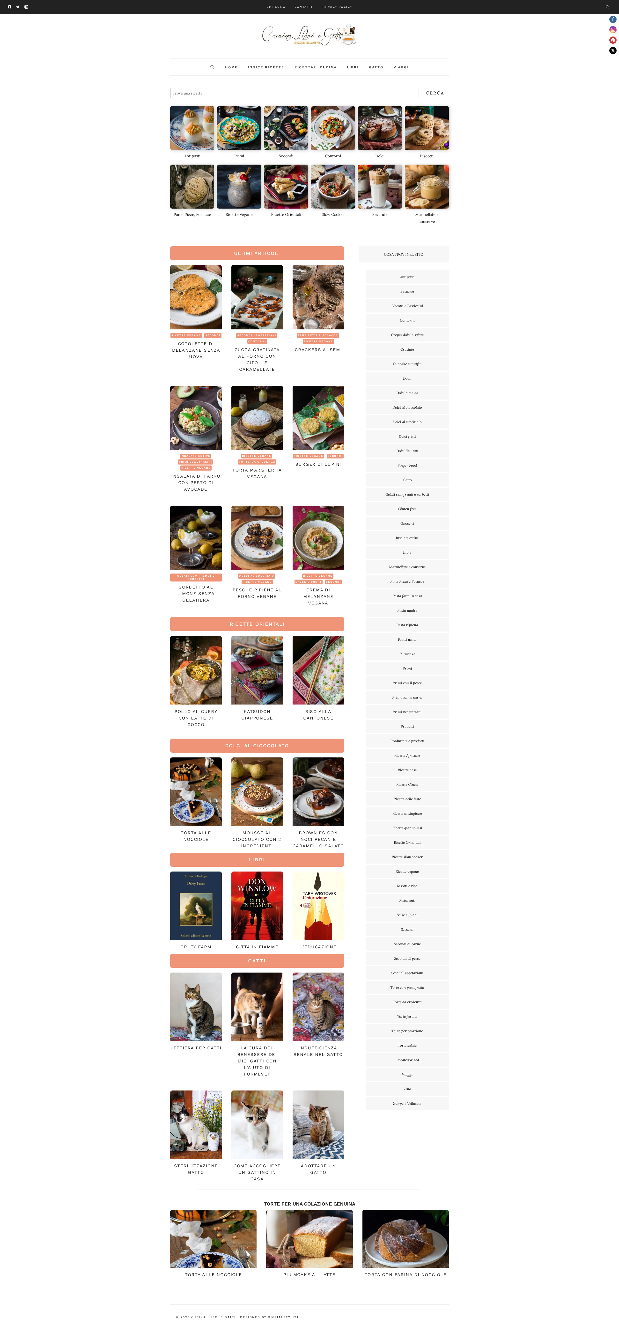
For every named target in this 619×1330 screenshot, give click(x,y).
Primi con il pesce (407, 683)
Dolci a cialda (407, 393)
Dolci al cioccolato (407, 407)
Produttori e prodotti (407, 741)
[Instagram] (26, 7)
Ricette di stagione (407, 813)
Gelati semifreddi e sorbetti (196, 577)
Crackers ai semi (318, 349)
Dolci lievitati (407, 451)
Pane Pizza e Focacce (318, 335)
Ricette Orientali (407, 842)
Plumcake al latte (309, 1274)
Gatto (376, 67)
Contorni (257, 341)
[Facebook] (9, 7)
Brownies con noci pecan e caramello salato (318, 839)
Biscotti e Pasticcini (407, 306)
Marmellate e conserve (407, 567)
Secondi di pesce (407, 958)
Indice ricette (266, 67)
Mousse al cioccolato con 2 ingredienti (257, 839)
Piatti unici (407, 639)
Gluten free (407, 509)
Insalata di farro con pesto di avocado (196, 482)
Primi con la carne (407, 697)
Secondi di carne (407, 944)
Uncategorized (407, 1060)
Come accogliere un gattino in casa (257, 1172)
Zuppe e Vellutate (407, 1103)
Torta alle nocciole (213, 1274)
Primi (407, 668)
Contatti (304, 6)
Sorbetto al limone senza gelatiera (196, 593)
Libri (353, 67)
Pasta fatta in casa (407, 596)
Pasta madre (407, 610)
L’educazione (318, 946)
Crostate (407, 349)
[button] (212, 67)
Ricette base (407, 770)
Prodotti (407, 726)
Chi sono (276, 6)
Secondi (213, 335)
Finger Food (407, 465)
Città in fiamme (257, 946)
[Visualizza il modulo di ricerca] (607, 7)
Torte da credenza (257, 461)
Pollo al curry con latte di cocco (196, 718)
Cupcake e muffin (407, 364)
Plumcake (407, 654)
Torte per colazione (407, 1031)
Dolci (407, 378)
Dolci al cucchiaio (256, 575)
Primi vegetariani (195, 461)
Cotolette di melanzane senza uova (196, 350)
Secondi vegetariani (256, 335)
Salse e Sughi (308, 581)
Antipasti (407, 277)
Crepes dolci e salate (407, 335)
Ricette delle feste (407, 799)
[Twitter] (18, 7)
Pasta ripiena (407, 625)
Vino (407, 1089)
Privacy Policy (337, 6)
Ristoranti (407, 900)
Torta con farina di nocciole (406, 1274)
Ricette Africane (407, 755)
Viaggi (401, 67)
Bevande (407, 291)
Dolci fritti (407, 436)
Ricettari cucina (316, 67)
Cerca (435, 93)
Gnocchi (407, 523)
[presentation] (196, 297)
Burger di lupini (318, 464)
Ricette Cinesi (407, 784)
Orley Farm (196, 946)
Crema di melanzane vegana (318, 596)
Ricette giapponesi (407, 828)
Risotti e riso (407, 886)
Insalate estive (196, 456)
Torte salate (407, 1045)
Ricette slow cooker (407, 857)
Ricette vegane (186, 335)
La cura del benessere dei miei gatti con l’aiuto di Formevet (257, 1060)
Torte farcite (407, 1016)
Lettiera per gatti (195, 1047)
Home (231, 67)
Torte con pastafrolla (407, 987)
